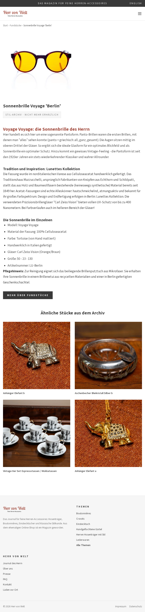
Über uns (8, 568)
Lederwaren (82, 539)
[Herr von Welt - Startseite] (15, 14)
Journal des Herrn (12, 563)
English (136, 3)
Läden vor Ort (10, 589)
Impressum (120, 606)
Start (5, 25)
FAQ (5, 579)
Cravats (80, 518)
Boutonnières (83, 513)
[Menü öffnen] (139, 13)
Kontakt (7, 584)
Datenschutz (135, 606)
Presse (6, 574)
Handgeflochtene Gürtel (89, 529)
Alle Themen (83, 545)
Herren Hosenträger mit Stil (90, 534)
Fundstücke (15, 25)
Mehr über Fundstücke (28, 295)
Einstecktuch (83, 524)
